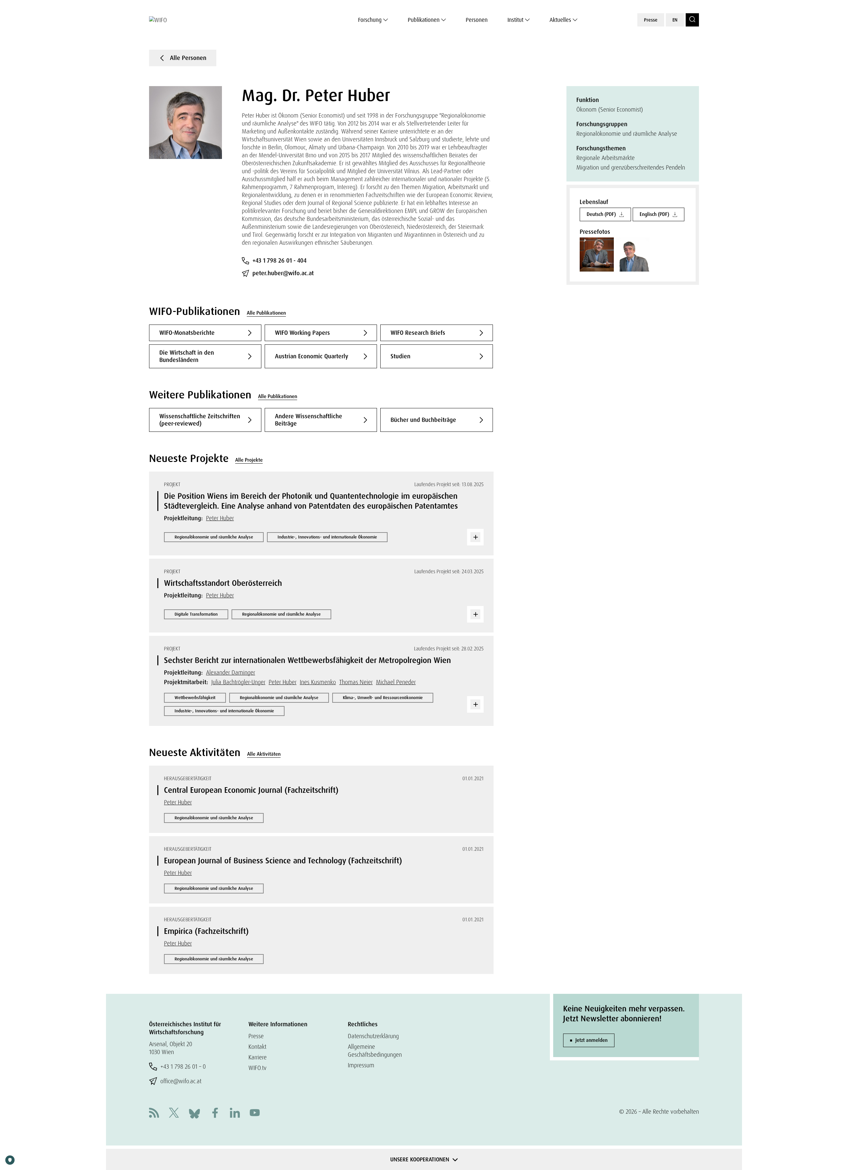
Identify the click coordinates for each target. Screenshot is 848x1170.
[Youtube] (255, 1113)
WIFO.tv (257, 1068)
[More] (475, 537)
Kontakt (257, 1046)
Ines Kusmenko (318, 682)
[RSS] (154, 1113)
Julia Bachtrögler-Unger (238, 682)
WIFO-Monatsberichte (187, 333)
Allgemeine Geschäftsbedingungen (375, 1050)
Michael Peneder (396, 682)
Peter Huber (220, 518)
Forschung (370, 20)
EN (674, 20)
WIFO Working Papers (302, 333)
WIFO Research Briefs (418, 333)
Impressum (361, 1065)
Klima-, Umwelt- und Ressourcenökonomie (383, 697)
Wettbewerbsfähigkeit (195, 697)
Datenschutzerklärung (373, 1036)
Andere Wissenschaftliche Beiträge (308, 420)
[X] (174, 1113)
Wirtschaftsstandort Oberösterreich (223, 583)
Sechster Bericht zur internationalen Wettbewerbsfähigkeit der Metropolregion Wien (307, 660)
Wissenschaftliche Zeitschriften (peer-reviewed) (199, 420)
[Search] (692, 19)
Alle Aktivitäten (264, 754)
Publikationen (424, 20)
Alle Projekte (249, 460)
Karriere (257, 1057)
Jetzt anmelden (591, 1040)
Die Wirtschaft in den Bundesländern (186, 356)
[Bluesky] (194, 1112)
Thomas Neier (356, 682)
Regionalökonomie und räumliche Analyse (214, 537)
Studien (400, 356)
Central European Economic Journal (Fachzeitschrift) (251, 790)
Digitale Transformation (196, 614)
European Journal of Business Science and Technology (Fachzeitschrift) (283, 860)
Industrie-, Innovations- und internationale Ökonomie (327, 537)
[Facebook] (215, 1113)
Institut (515, 20)
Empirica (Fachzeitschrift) (206, 931)
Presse (651, 20)
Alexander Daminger (230, 672)
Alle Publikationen (266, 313)
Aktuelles (560, 20)
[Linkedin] (235, 1113)
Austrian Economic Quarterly (311, 356)
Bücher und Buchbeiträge (423, 420)
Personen (477, 20)
